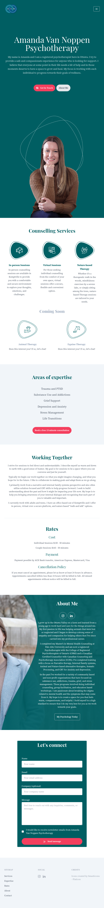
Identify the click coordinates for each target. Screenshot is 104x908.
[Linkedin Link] (71, 615)
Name (24, 758)
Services (8, 876)
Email (24, 772)
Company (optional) (31, 786)
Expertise (8, 880)
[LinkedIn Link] (44, 876)
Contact (8, 895)
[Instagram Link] (63, 615)
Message (26, 799)
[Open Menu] (96, 9)
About (7, 890)
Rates (6, 885)
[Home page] (11, 9)
